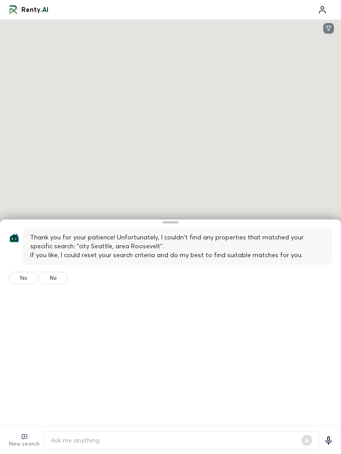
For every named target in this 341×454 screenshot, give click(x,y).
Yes (23, 277)
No (53, 277)
